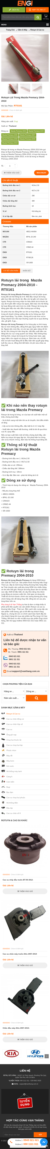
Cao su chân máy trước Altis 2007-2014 (20, 954)
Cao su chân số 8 (13, 813)
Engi (16, 121)
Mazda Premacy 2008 (10, 139)
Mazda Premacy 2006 (10, 135)
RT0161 (18, 105)
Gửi (40, 1135)
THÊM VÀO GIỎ (12, 173)
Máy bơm (10, 761)
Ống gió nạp (11, 735)
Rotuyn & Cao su (13, 714)
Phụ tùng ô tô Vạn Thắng (11, 604)
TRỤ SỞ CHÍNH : (11, 1075)
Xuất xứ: (4, 126)
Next (47, 1056)
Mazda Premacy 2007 (27, 135)
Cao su (9, 729)
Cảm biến (10, 782)
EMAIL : (16, 1084)
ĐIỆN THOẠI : (15, 1081)
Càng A (9, 777)
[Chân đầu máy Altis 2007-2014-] (25, 1019)
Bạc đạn (9, 792)
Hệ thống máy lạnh (14, 771)
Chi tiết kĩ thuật (10, 180)
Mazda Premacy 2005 (36, 131)
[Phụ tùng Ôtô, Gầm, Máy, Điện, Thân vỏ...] (25, 5)
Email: (9, 671)
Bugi (8, 787)
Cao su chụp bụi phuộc (15, 797)
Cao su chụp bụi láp (14, 745)
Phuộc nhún (11, 750)
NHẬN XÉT (27, 271)
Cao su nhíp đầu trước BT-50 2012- (18, 880)
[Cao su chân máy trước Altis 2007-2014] (25, 945)
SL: (2, 166)
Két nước (10, 766)
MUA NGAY (41, 173)
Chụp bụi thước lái (13, 740)
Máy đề (9, 756)
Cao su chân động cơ (15, 719)
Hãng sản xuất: (7, 121)
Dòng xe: (5, 131)
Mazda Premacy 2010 (10, 143)
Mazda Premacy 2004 (18, 131)
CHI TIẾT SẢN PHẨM (10, 271)
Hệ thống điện (12, 803)
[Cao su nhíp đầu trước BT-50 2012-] (25, 870)
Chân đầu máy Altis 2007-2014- (16, 1028)
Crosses (7, 221)
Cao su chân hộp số (14, 724)
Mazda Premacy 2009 (27, 139)
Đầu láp (9, 808)
